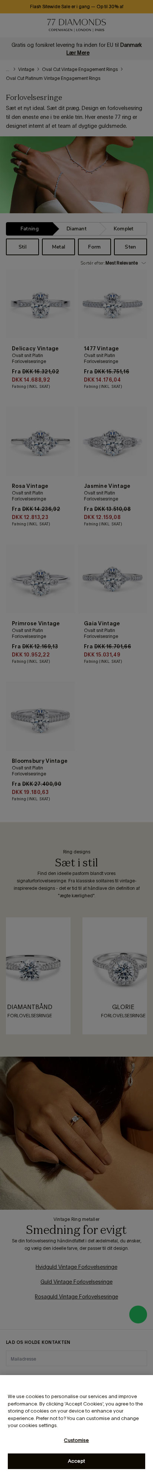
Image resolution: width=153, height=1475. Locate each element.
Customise (76, 1440)
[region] (76, 1425)
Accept (76, 1461)
